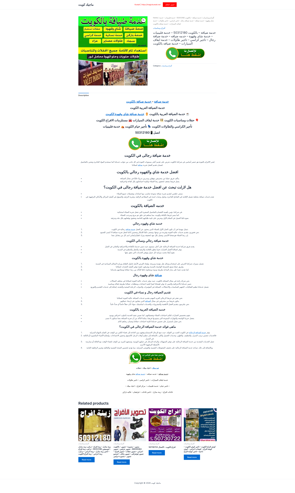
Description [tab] (83, 95)
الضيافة (148, 301)
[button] (170, 4)
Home (155, 18)
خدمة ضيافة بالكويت (139, 101)
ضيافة (140, 165)
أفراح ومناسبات (208, 18)
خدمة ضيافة (161, 101)
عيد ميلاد (155, 368)
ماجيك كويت (86, 4)
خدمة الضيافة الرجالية (197, 332)
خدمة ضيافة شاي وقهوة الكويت (125, 114)
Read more (86, 459)
